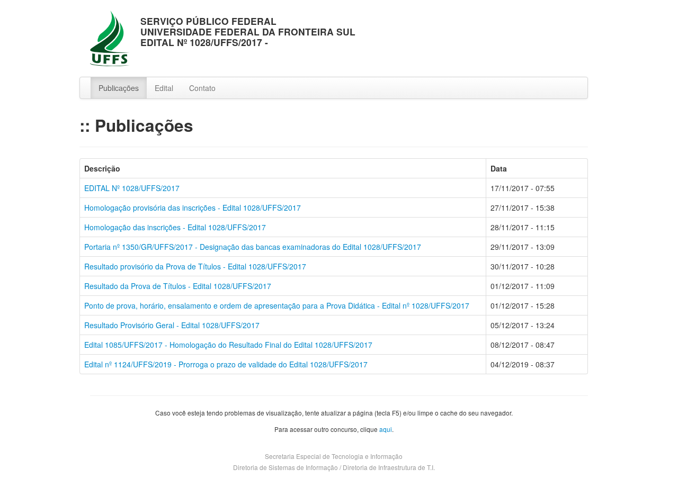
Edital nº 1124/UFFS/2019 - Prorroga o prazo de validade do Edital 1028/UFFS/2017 (226, 364)
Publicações (119, 88)
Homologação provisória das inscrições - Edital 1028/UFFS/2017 (192, 207)
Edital (164, 88)
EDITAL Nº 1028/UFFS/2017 (132, 188)
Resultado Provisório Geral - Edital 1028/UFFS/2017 (172, 325)
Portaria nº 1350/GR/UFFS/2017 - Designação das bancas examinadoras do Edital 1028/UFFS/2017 (252, 246)
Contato (202, 88)
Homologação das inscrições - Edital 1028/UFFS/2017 (175, 227)
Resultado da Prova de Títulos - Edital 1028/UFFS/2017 (177, 286)
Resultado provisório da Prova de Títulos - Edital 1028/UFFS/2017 (195, 266)
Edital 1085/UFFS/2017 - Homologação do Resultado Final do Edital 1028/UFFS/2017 (228, 344)
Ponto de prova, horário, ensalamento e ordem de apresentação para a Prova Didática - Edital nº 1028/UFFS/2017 (276, 305)
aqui (385, 429)
